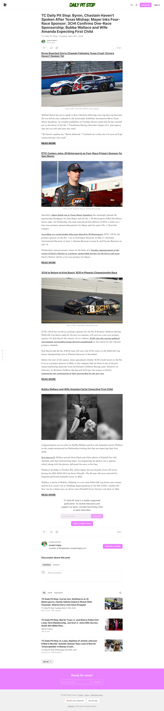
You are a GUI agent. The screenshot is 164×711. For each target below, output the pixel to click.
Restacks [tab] (56, 565)
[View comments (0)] (51, 48)
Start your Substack (76, 701)
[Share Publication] (136, 5)
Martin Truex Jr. (47, 629)
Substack (71, 706)
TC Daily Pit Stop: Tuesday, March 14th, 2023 (58, 608)
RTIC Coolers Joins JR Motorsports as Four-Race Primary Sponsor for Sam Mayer (81, 155)
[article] (82, 606)
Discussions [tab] (58, 593)
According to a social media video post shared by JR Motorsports (72, 234)
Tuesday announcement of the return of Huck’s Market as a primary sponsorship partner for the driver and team (80, 252)
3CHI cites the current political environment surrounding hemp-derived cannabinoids (80, 340)
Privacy (80, 695)
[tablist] (51, 565)
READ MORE (48, 143)
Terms (87, 695)
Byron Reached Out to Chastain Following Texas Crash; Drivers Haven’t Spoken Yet (77, 54)
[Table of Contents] (2, 355)
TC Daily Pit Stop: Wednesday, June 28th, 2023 (59, 650)
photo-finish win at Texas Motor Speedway (72, 215)
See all (46, 661)
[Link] (38, 54)
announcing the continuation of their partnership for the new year (72, 373)
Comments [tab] (47, 565)
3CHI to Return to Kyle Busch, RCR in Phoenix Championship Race (79, 272)
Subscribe (145, 5)
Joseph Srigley (52, 40)
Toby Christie (56, 610)
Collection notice (96, 695)
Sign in (157, 5)
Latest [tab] (50, 593)
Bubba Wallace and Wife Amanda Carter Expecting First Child (77, 389)
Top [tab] (44, 593)
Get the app (93, 701)
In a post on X (48, 457)
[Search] (131, 5)
